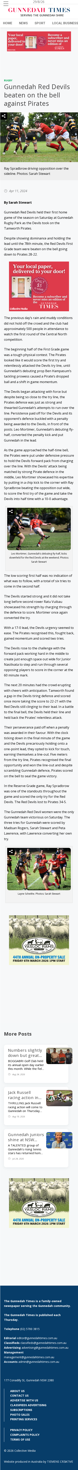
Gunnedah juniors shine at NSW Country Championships (26, 1142)
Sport (40, 23)
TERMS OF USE (20, 1439)
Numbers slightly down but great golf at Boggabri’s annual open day (25, 1058)
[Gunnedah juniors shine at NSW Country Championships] (59, 1147)
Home (7, 23)
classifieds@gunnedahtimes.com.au (43, 1343)
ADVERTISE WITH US (24, 1400)
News (23, 23)
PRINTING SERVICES (23, 1419)
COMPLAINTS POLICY (24, 1435)
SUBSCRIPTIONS (21, 1410)
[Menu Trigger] (5, 3)
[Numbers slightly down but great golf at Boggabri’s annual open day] (59, 1063)
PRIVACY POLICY (21, 1430)
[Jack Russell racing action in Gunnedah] (59, 1105)
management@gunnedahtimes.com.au (29, 1357)
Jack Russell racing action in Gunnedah (23, 1097)
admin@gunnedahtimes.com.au (38, 1362)
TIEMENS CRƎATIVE (60, 1461)
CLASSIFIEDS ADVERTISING (28, 1405)
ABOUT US (17, 1391)
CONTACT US (19, 1395)
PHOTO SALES (20, 1414)
